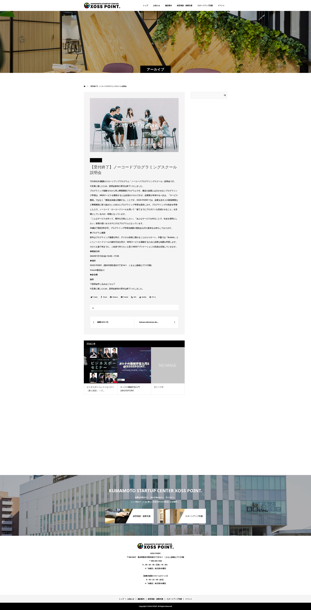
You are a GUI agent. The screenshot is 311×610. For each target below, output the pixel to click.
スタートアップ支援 (205, 5)
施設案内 (168, 5)
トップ (145, 5)
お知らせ (156, 5)
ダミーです (159, 387)
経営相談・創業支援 (184, 5)
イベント (221, 5)
